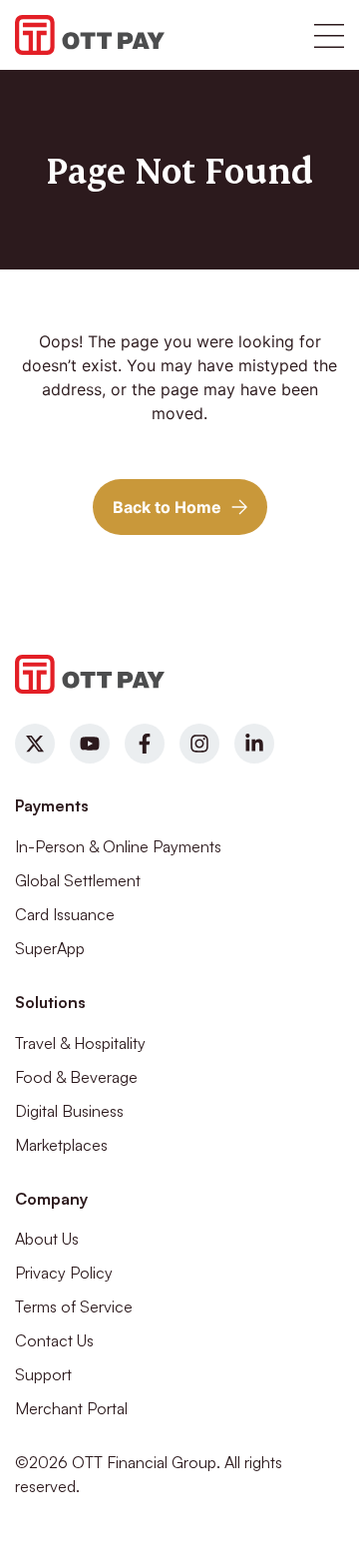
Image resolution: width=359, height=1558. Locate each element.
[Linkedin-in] (254, 744)
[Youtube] (90, 744)
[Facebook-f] (145, 744)
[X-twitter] (35, 744)
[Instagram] (199, 744)
